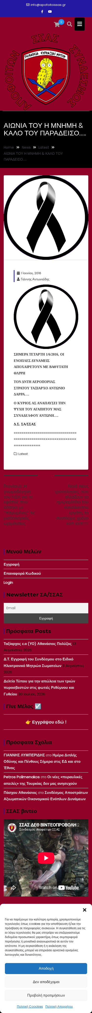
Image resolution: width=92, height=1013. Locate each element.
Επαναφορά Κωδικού (22, 573)
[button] (84, 909)
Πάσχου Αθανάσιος (20, 792)
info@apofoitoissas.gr (48, 4)
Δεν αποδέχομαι (46, 981)
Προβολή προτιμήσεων (46, 995)
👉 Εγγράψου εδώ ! (46, 722)
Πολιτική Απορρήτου (59, 1006)
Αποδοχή (46, 968)
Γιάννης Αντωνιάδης (35, 279)
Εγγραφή (11, 564)
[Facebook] (42, 12)
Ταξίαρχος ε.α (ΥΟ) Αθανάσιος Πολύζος (38, 643)
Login (8, 582)
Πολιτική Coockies (30, 1006)
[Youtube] (50, 12)
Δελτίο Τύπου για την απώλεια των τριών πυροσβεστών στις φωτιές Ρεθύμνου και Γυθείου (39, 688)
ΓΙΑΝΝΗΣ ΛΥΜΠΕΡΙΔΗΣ (24, 755)
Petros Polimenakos (22, 776)
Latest (23, 454)
